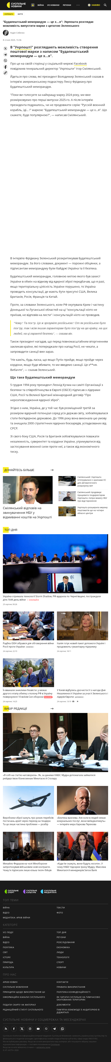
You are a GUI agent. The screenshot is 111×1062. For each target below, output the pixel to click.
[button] (5, 48)
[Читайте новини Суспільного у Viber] (46, 1029)
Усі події (8, 932)
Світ (5, 952)
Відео (6, 912)
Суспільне (55, 1044)
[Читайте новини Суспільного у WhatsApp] (62, 1029)
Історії (7, 957)
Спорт (60, 962)
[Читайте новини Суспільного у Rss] (6, 1029)
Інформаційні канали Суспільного (24, 997)
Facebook (80, 63)
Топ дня (61, 932)
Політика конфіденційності (73, 992)
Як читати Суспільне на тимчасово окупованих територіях (78, 998)
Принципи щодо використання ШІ (24, 992)
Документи (63, 1004)
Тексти (61, 907)
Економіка (63, 947)
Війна (41, 5)
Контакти (62, 982)
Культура (8, 967)
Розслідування (66, 942)
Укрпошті (23, 47)
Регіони (67, 5)
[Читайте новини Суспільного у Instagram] (30, 1029)
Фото (60, 912)
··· (78, 5)
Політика (8, 947)
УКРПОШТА (8, 14)
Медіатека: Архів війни (16, 917)
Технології (63, 957)
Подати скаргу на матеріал (19, 1004)
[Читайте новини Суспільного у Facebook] (14, 1029)
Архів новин (10, 982)
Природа (8, 962)
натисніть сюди (43, 1047)
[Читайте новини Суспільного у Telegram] (54, 1029)
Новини (61, 967)
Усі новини (53, 5)
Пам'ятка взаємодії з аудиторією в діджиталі (78, 1011)
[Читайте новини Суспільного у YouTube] (38, 1029)
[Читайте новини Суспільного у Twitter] (22, 1029)
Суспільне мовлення (15, 987)
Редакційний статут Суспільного (23, 1009)
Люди (60, 952)
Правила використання (71, 987)
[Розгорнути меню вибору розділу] (33, 5)
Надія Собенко (17, 32)
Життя (20, 14)
